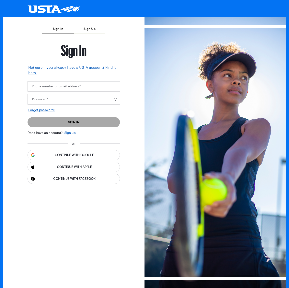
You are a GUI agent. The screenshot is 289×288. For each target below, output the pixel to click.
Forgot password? (41, 110)
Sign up (70, 132)
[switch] (115, 99)
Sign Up (90, 29)
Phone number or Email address (56, 86)
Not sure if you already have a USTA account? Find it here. (72, 70)
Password (40, 99)
